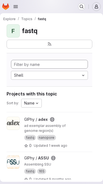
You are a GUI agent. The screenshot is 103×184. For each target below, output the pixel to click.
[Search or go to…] (81, 6)
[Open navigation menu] (15, 6)
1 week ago (58, 145)
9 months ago (60, 179)
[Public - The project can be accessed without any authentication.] (52, 119)
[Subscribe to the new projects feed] (49, 44)
